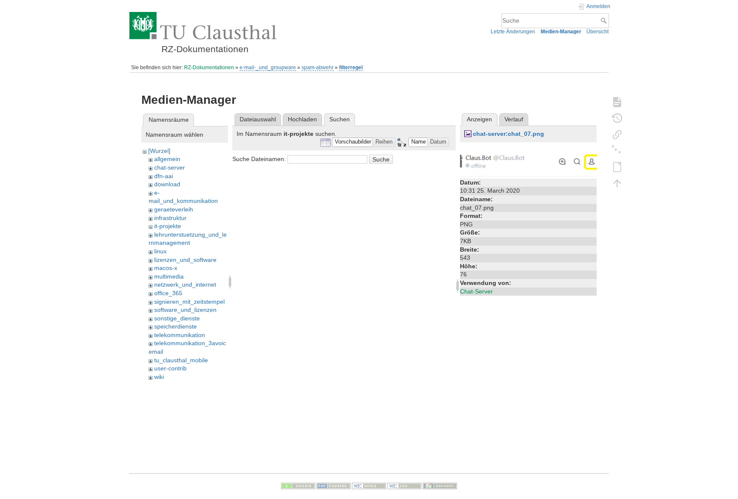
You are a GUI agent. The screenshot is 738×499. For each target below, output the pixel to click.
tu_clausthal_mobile (181, 360)
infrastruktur (170, 217)
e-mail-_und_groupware (268, 67)
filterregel (351, 67)
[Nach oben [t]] (617, 183)
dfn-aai (163, 176)
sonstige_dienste (177, 318)
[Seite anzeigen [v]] (617, 102)
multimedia (169, 276)
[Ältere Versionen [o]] (617, 118)
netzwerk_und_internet (185, 284)
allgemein (167, 159)
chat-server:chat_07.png (508, 133)
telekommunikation (179, 335)
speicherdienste (175, 326)
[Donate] (298, 486)
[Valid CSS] (404, 486)
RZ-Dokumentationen (209, 67)
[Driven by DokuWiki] (440, 486)
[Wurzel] (159, 150)
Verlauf (513, 119)
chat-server (169, 167)
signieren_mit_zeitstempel (189, 301)
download (167, 184)
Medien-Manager (561, 32)
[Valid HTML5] (369, 486)
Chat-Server (476, 291)
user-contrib (170, 368)
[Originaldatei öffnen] (528, 161)
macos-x (165, 267)
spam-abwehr (318, 67)
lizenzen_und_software (185, 259)
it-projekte (167, 226)
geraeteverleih (173, 209)
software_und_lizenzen (185, 309)
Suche (604, 20)
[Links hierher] (617, 134)
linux (160, 251)
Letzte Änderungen (513, 32)
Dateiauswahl (258, 119)
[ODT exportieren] (617, 167)
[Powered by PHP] (333, 486)
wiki (159, 376)
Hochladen (302, 119)
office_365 (168, 293)
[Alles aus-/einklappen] (617, 150)
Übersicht (597, 32)
